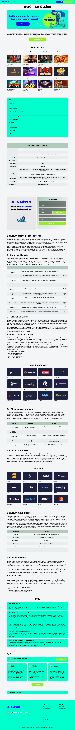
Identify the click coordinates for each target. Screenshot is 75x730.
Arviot (10, 135)
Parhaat (13, 51)
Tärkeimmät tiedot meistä (14, 106)
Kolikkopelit (59, 51)
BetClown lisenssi (13, 127)
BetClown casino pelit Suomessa (16, 111)
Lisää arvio (61, 659)
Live (29, 51)
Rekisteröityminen (13, 108)
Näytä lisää (37, 684)
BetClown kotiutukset (13, 119)
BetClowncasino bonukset (14, 116)
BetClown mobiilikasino (14, 125)
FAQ (10, 133)
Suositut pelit (11, 103)
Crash (44, 51)
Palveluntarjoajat (12, 114)
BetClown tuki (12, 130)
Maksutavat (11, 122)
